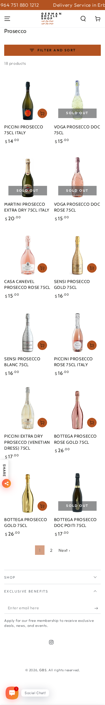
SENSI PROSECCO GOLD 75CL (72, 284)
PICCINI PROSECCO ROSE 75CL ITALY (73, 362)
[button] (83, 18)
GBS (42, 670)
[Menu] (7, 18)
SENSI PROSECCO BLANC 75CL (22, 362)
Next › (64, 550)
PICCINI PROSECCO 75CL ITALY (23, 130)
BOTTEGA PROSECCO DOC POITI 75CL (75, 522)
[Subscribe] (97, 608)
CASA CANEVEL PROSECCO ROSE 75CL (27, 284)
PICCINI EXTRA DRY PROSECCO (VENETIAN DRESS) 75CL (27, 442)
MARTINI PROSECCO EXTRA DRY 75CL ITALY (27, 207)
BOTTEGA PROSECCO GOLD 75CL (25, 522)
